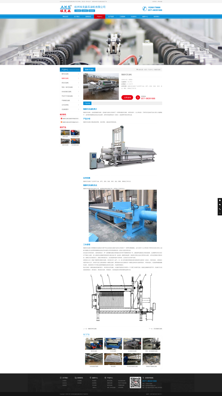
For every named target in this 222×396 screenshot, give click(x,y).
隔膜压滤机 (157, 69)
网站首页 (65, 16)
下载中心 (94, 387)
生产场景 (111, 16)
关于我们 (77, 16)
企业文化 (64, 383)
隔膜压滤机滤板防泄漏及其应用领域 (71, 118)
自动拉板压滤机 (66, 92)
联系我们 (155, 1)
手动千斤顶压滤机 (67, 96)
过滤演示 (133, 16)
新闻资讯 (88, 16)
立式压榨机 (65, 105)
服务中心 (145, 16)
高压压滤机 (65, 83)
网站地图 (160, 1)
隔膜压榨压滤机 (92, 328)
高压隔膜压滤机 (158, 328)
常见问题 (94, 385)
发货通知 (94, 383)
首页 (145, 69)
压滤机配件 (65, 109)
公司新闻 (79, 380)
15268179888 (149, 383)
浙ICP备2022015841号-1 (156, 394)
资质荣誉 (64, 385)
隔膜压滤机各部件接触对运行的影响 (71, 122)
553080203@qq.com (150, 385)
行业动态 (79, 383)
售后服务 (94, 380)
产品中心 (99, 16)
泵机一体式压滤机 (67, 87)
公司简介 (64, 380)
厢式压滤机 (65, 74)
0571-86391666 (149, 380)
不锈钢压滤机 (66, 100)
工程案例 (122, 16)
